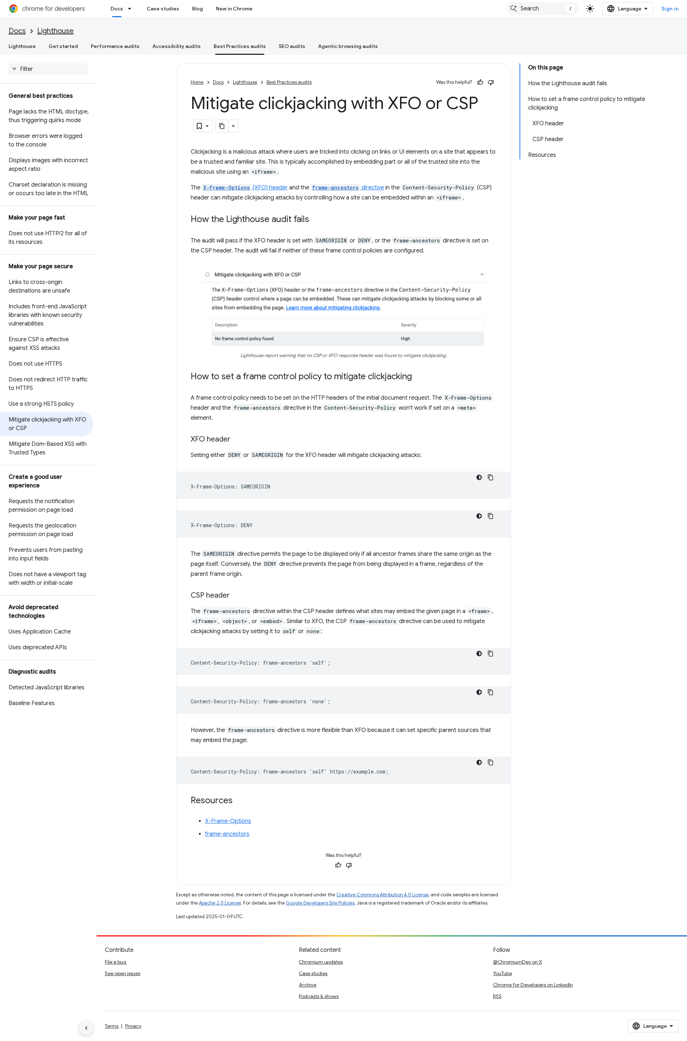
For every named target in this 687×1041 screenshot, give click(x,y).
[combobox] (542, 8)
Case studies (163, 8)
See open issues (122, 973)
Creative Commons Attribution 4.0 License (382, 895)
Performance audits (115, 46)
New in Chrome (234, 8)
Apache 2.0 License (220, 903)
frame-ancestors (227, 834)
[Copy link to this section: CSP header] (237, 596)
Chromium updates (321, 962)
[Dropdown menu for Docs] (131, 8)
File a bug (115, 962)
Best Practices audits (240, 46)
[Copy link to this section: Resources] (240, 801)
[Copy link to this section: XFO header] (237, 439)
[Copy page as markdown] (222, 126)
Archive (307, 985)
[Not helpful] (491, 82)
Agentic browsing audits (348, 46)
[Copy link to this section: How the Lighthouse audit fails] (316, 220)
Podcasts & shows (318, 996)
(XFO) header (245, 187)
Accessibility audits (176, 46)
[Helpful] (480, 82)
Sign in (670, 8)
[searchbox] (48, 69)
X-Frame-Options (228, 821)
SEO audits (292, 46)
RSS (497, 996)
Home (197, 82)
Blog (197, 8)
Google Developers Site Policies (320, 903)
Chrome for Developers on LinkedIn (533, 985)
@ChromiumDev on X (517, 962)
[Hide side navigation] (86, 1028)
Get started (63, 46)
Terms (111, 1026)
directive (348, 187)
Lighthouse (55, 30)
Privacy (133, 1026)
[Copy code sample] (490, 477)
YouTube (502, 973)
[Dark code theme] (479, 477)
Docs (117, 8)
